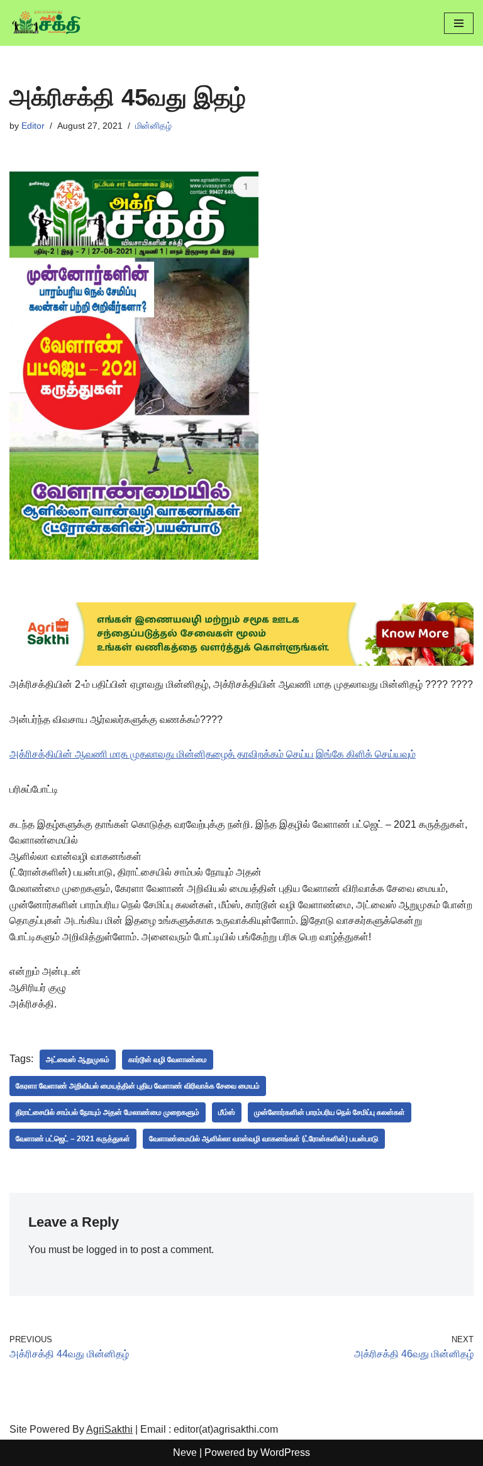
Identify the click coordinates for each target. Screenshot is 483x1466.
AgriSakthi (109, 1429)
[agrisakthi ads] (241, 662)
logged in (107, 1249)
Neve (185, 1452)
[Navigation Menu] (459, 23)
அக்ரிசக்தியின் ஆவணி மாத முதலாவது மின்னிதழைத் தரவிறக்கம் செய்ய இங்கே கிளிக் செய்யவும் (212, 754)
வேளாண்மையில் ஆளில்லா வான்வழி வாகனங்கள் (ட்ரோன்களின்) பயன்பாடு (264, 1138)
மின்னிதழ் (153, 126)
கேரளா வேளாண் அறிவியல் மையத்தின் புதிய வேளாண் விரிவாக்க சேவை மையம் (138, 1086)
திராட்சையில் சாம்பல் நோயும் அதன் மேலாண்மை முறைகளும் (107, 1112)
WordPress (285, 1452)
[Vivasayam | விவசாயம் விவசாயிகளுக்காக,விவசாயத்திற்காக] (47, 23)
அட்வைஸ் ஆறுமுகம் (77, 1059)
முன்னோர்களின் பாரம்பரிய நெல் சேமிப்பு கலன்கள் (329, 1112)
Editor (33, 126)
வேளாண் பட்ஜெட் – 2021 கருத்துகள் (73, 1138)
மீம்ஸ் (226, 1112)
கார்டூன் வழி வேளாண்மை (167, 1059)
